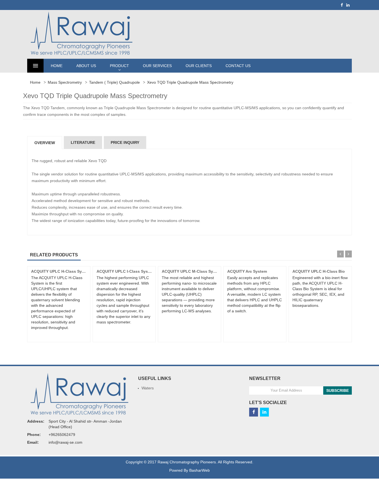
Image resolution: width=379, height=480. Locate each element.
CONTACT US (238, 65)
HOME (56, 65)
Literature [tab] (83, 142)
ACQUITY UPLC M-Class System (192, 271)
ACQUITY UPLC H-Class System (61, 271)
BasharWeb (199, 470)
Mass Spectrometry (65, 82)
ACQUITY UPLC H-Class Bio (318, 271)
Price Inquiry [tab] (125, 142)
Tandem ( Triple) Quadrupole (114, 82)
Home (35, 82)
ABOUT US (86, 65)
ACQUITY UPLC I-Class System (126, 271)
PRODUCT (119, 65)
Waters (148, 388)
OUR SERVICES (157, 65)
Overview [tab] (44, 143)
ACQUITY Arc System (247, 271)
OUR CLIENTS (199, 65)
